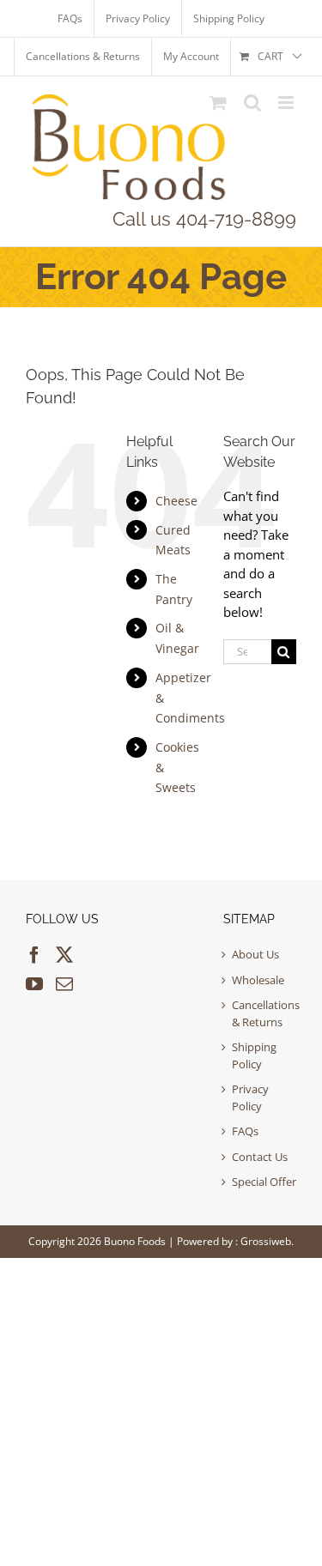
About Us (255, 954)
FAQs (245, 1131)
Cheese (176, 501)
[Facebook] (34, 955)
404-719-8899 (236, 219)
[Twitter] (64, 955)
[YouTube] (34, 984)
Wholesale (258, 980)
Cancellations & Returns (264, 1013)
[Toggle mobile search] (252, 103)
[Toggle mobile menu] (287, 103)
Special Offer (264, 1181)
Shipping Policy (254, 1055)
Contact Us (260, 1156)
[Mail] (64, 984)
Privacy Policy (250, 1097)
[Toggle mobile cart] (218, 103)
